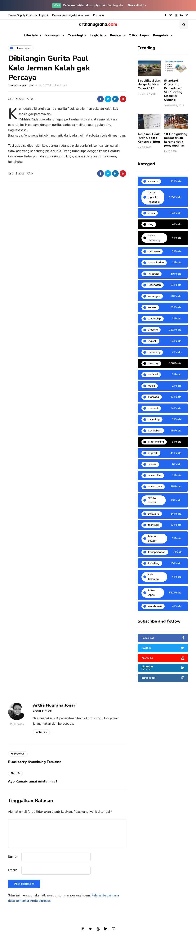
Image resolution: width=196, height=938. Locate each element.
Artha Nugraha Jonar (22, 85)
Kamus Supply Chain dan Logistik (28, 15)
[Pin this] (123, 99)
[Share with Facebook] (100, 99)
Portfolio (98, 15)
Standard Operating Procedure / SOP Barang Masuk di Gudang (173, 90)
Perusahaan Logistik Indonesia (70, 15)
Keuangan (52, 35)
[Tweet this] (108, 99)
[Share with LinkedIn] (115, 99)
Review (115, 35)
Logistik (96, 35)
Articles (41, 732)
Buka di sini (136, 5)
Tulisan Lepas (139, 35)
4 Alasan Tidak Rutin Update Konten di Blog (149, 138)
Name (13, 857)
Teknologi (75, 35)
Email (12, 870)
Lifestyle (31, 35)
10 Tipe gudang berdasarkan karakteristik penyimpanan (175, 140)
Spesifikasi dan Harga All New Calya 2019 (149, 84)
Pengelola (160, 35)
